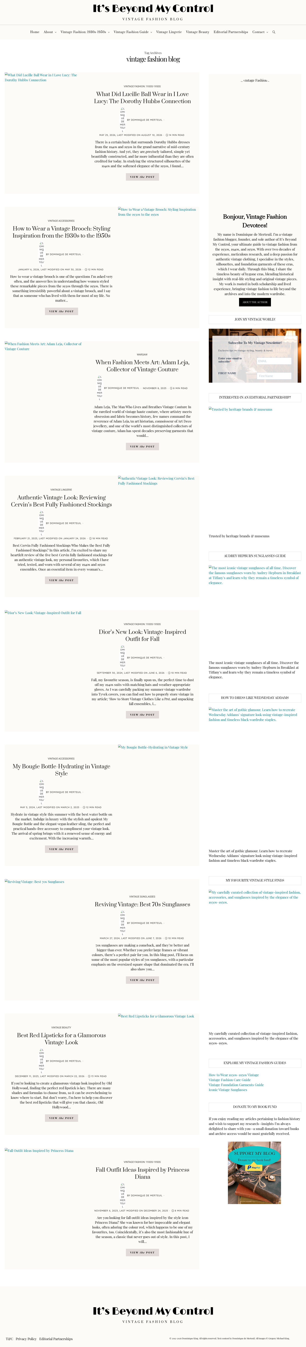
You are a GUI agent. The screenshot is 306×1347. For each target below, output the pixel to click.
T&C (9, 1338)
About (48, 32)
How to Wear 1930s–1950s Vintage (234, 1074)
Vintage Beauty (197, 32)
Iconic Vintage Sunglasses (228, 1089)
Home (34, 32)
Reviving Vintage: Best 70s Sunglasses (142, 904)
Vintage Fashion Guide (131, 32)
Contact (259, 32)
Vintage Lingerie (169, 32)
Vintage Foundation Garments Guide (236, 1084)
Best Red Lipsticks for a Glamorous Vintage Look (61, 1039)
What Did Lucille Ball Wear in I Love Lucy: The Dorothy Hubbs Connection (142, 98)
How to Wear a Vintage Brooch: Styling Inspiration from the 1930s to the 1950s (61, 232)
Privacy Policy (26, 1338)
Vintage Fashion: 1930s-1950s (83, 32)
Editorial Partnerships (231, 32)
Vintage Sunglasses (142, 897)
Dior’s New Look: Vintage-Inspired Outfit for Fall (142, 636)
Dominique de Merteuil (146, 119)
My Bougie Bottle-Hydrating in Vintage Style (61, 770)
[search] (274, 32)
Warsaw (142, 354)
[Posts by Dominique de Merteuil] (122, 120)
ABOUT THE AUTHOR (255, 302)
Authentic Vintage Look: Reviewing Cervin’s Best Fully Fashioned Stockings (61, 501)
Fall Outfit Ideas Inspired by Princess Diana (142, 1173)
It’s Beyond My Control (153, 8)
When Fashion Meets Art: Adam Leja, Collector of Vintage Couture (142, 366)
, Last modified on (130, 135)
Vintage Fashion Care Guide (230, 1079)
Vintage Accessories (61, 221)
